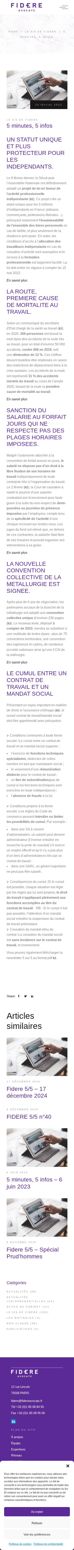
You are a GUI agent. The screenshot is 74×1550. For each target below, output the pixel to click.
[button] (68, 1466)
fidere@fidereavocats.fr (26, 1401)
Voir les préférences (37, 1534)
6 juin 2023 (17, 1172)
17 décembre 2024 (23, 1081)
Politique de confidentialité (48, 1544)
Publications (19, 1329)
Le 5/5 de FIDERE (41, 31)
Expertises (18, 1449)
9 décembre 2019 (22, 1109)
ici (31, 199)
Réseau (16, 1455)
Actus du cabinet (24, 1306)
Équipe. (16, 1443)
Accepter (37, 1511)
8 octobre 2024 (21, 1242)
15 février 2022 (48, 104)
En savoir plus (17, 399)
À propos (17, 1437)
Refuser (37, 1523)
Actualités (17, 1291)
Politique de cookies (20, 1544)
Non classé (18, 1323)
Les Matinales (20, 1318)
